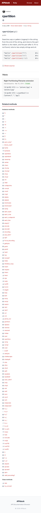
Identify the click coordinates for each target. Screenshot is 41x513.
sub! (5, 391)
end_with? (7, 235)
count (6, 191)
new (5, 483)
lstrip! (6, 301)
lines (5, 293)
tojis (5, 435)
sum (5, 400)
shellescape (8, 356)
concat (6, 188)
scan (5, 348)
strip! (6, 385)
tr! (5, 455)
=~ (5, 133)
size (5, 362)
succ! (6, 397)
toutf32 (6, 446)
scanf (6, 351)
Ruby (15, 3)
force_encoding (9, 240)
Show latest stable (16, 26)
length (6, 290)
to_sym (6, 429)
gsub (6, 246)
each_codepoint (9, 217)
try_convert (8, 486)
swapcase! (7, 406)
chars (6, 165)
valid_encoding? (9, 475)
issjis (6, 281)
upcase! (7, 469)
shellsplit (7, 359)
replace (6, 324)
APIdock (6, 3)
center (6, 162)
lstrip (6, 298)
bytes (6, 148)
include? (7, 258)
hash (6, 252)
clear (6, 182)
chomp (6, 168)
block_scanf (8, 145)
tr (4, 452)
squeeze (7, 374)
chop (6, 174)
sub (5, 388)
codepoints (8, 185)
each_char (7, 214)
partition (7, 322)
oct (5, 313)
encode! (7, 229)
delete (6, 197)
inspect (6, 269)
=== (5, 130)
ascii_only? (7, 142)
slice (5, 365)
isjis (5, 278)
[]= (5, 139)
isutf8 (6, 284)
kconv (6, 287)
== (5, 127)
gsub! (6, 249)
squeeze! (7, 377)
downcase (7, 203)
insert (6, 266)
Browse (29, 3)
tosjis (6, 440)
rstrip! (6, 345)
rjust (5, 336)
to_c (5, 409)
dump (6, 209)
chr (5, 179)
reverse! (7, 330)
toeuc (6, 432)
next (5, 307)
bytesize (7, 151)
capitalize (7, 153)
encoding (7, 232)
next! (6, 310)
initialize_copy (9, 264)
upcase (6, 466)
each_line (7, 220)
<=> (5, 124)
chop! (6, 177)
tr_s (5, 458)
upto (5, 472)
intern (6, 272)
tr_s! (5, 461)
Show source (9, 66)
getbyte (7, 243)
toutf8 (6, 449)
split (5, 371)
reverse (6, 327)
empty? (6, 223)
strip (5, 382)
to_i (5, 417)
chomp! (6, 171)
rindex (6, 333)
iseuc (6, 275)
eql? (5, 237)
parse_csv (7, 319)
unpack (6, 464)
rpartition (17, 53)
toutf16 (6, 443)
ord (5, 316)
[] (4, 136)
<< (5, 122)
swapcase (7, 403)
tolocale (7, 437)
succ (5, 394)
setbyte (6, 353)
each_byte (7, 211)
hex (5, 255)
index (6, 261)
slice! (6, 368)
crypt (6, 194)
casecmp (7, 159)
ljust (5, 295)
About (36, 3)
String (29, 26)
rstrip (6, 342)
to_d (5, 411)
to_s (5, 423)
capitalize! (7, 156)
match (6, 304)
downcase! (7, 206)
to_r (5, 420)
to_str (6, 426)
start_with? (8, 379)
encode (6, 226)
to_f (5, 414)
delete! (6, 200)
